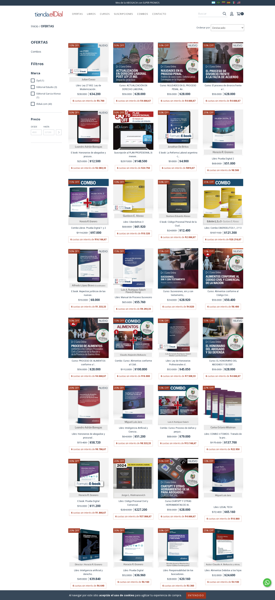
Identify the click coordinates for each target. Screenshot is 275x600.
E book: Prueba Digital (88, 501)
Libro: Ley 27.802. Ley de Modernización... (88, 87)
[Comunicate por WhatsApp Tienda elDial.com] (267, 582)
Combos (142, 14)
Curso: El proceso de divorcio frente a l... (223, 87)
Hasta (46, 126)
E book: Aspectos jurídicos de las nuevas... (88, 293)
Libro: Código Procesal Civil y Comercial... (133, 503)
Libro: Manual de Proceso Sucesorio (133, 297)
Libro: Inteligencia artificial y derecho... (88, 572)
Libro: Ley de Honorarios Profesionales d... (178, 363)
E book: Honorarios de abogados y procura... (88, 154)
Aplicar (59, 132)
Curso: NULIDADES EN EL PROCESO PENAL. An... (178, 87)
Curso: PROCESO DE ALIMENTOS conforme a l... (88, 363)
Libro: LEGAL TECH (223, 507)
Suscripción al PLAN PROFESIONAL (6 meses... (133, 154)
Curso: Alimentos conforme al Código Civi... (223, 293)
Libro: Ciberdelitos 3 (133, 222)
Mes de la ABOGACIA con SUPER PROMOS (137, 2)
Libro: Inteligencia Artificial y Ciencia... (133, 430)
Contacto (159, 14)
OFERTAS (77, 14)
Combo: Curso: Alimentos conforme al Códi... (133, 363)
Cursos (105, 14)
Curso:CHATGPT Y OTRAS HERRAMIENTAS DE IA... (178, 503)
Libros (91, 14)
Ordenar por (203, 27)
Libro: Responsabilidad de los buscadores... (178, 572)
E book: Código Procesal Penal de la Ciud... (178, 224)
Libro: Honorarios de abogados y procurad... (88, 436)
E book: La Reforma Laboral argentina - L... (178, 154)
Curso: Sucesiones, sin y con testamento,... (178, 293)
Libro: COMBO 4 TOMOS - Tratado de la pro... (223, 436)
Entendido (196, 595)
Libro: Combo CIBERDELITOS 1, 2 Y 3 (223, 228)
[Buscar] (224, 13)
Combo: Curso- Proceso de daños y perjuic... (178, 430)
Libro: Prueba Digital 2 (223, 158)
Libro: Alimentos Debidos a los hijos (223, 570)
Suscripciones (123, 14)
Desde (34, 126)
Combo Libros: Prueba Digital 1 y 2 (88, 228)
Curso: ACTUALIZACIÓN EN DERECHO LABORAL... (133, 87)
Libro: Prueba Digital (133, 570)
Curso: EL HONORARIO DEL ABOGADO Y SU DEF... (223, 363)
